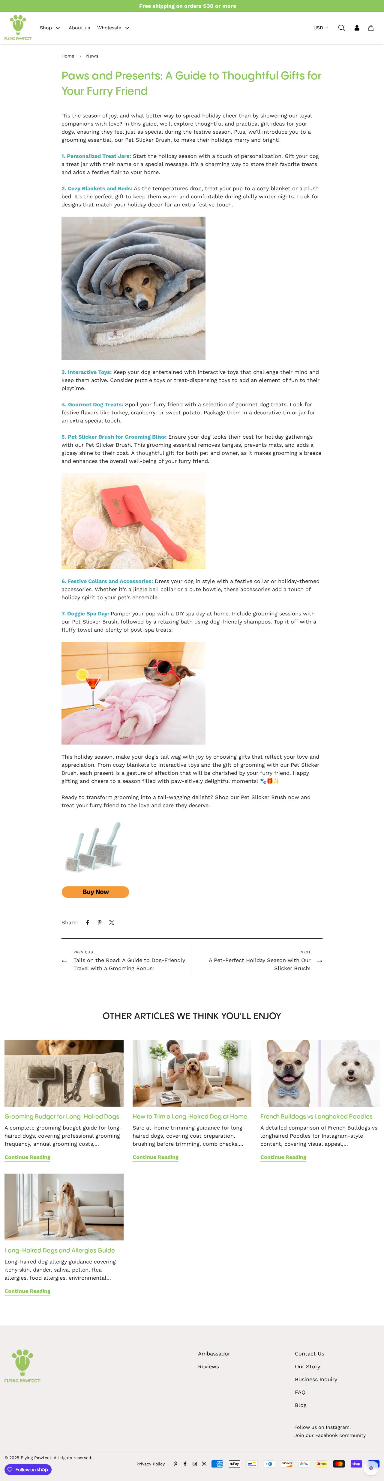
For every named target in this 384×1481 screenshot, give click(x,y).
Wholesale (109, 28)
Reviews (208, 1366)
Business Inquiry (316, 1379)
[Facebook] (87, 922)
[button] (371, 28)
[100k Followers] (195, 1464)
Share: (70, 922)
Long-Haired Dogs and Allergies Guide (59, 1251)
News (92, 56)
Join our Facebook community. (330, 1435)
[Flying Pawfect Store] (18, 28)
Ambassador (214, 1353)
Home (68, 56)
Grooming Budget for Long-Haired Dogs (61, 1117)
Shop (46, 28)
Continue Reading (27, 1157)
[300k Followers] (185, 1464)
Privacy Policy (150, 1464)
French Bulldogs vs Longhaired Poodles (316, 1117)
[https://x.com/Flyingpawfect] (204, 1464)
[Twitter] (111, 922)
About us (79, 28)
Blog (301, 1405)
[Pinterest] (99, 922)
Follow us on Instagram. (322, 1427)
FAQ (300, 1392)
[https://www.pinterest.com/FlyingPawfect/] (175, 1464)
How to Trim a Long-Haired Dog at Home (190, 1117)
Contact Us (309, 1353)
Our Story (307, 1366)
